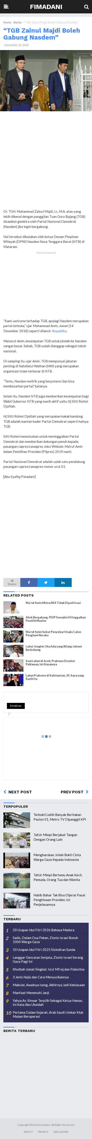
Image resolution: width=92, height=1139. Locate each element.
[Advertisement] (46, 162)
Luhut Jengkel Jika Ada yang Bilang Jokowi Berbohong (54, 648)
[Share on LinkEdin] (62, 582)
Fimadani (46, 7)
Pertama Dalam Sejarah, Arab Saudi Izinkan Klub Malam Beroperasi (48, 1014)
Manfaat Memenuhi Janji (31, 993)
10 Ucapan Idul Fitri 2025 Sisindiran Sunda (44, 950)
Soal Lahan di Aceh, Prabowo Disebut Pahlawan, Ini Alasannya (50, 662)
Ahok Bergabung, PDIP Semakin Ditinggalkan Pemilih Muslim (56, 619)
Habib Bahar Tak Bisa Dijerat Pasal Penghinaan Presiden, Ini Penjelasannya (59, 899)
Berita (17, 22)
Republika (59, 331)
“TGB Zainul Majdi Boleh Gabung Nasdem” (41, 34)
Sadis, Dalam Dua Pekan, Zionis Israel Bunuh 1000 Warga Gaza (45, 940)
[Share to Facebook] (28, 582)
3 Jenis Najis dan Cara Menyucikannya (41, 977)
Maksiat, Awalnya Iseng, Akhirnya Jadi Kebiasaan (49, 985)
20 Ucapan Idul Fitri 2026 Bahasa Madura (43, 930)
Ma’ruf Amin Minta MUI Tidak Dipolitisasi (53, 603)
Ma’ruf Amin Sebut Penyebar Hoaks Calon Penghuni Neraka (53, 633)
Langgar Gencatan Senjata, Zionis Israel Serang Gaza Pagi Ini (48, 959)
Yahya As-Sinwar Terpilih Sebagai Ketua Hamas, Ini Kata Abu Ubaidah (48, 1002)
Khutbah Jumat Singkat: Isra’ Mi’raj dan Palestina (48, 969)
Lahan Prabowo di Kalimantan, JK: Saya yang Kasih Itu (55, 677)
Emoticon (16, 705)
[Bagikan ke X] (46, 582)
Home (7, 22)
